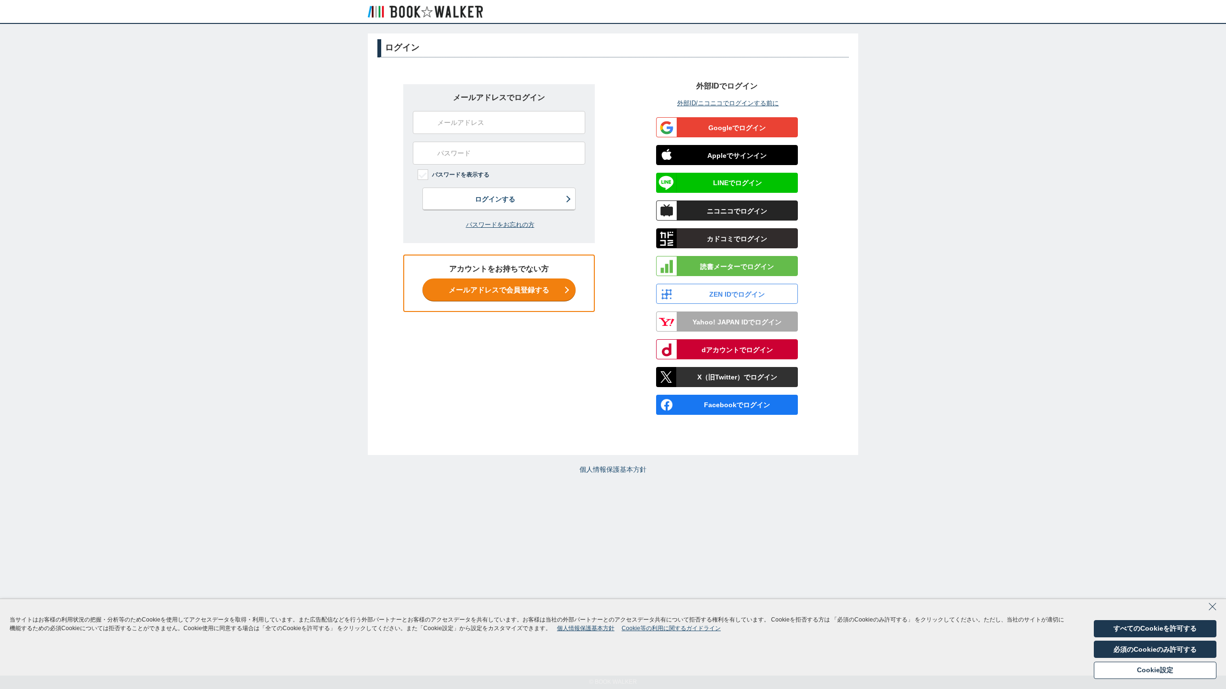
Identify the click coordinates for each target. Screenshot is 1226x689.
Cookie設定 (1155, 670)
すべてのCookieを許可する (1155, 628)
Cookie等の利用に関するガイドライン (671, 628)
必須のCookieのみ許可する (1155, 649)
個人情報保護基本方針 (613, 469)
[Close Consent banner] (1212, 609)
